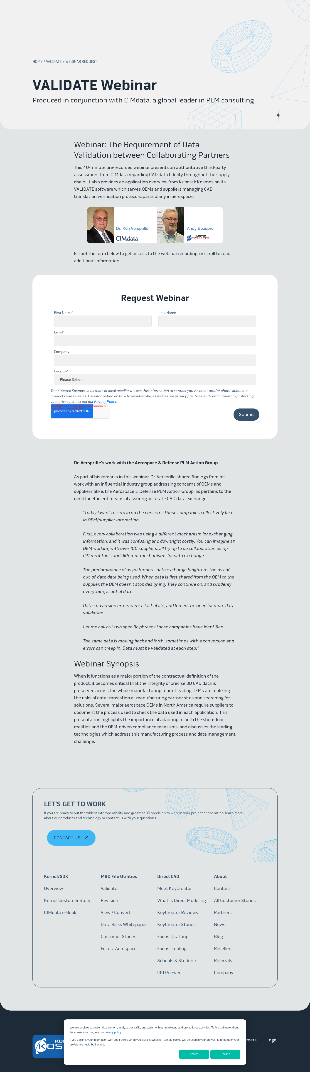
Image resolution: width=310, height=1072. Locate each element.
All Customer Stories (235, 900)
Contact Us (67, 837)
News (219, 924)
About (220, 876)
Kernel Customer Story (67, 900)
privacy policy (113, 1032)
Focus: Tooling (172, 948)
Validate (54, 61)
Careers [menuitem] (249, 1040)
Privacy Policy (105, 401)
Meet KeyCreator (174, 888)
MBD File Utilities (119, 876)
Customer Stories (118, 936)
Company (223, 972)
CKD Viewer (169, 972)
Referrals (223, 960)
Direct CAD (168, 876)
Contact (222, 888)
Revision (109, 900)
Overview (53, 888)
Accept (194, 1054)
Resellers (223, 948)
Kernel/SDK (56, 876)
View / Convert (115, 912)
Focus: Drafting (172, 936)
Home (37, 61)
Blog (218, 936)
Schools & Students (177, 960)
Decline (225, 1054)
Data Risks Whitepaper (124, 924)
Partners (223, 912)
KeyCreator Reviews (177, 912)
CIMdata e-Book (60, 912)
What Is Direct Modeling (181, 900)
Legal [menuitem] (272, 1040)
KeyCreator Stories (176, 924)
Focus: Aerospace (119, 948)
